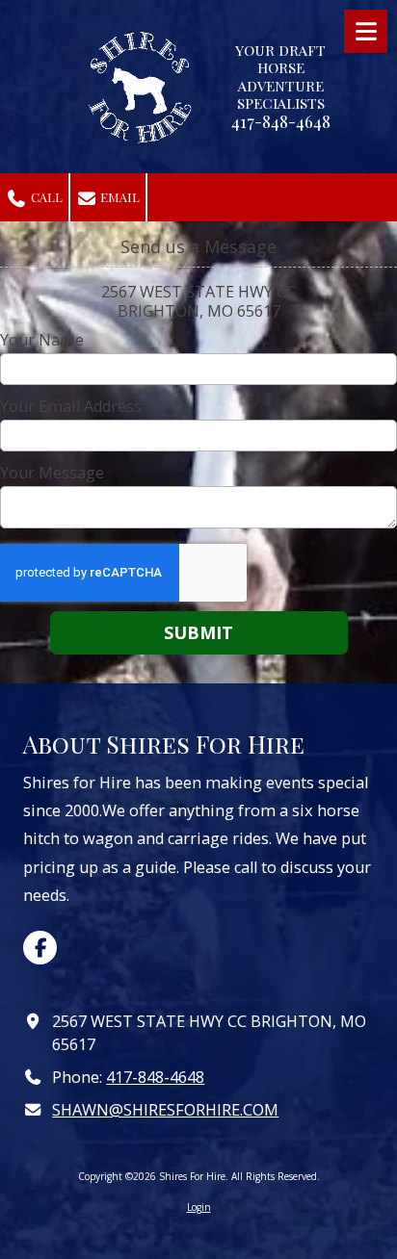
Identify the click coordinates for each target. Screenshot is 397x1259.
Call (45, 197)
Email (118, 197)
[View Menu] (365, 31)
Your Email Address (71, 406)
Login (199, 1207)
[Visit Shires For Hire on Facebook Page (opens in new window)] (40, 947)
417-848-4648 (155, 1077)
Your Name (42, 339)
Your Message (52, 472)
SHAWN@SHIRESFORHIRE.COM (165, 1109)
